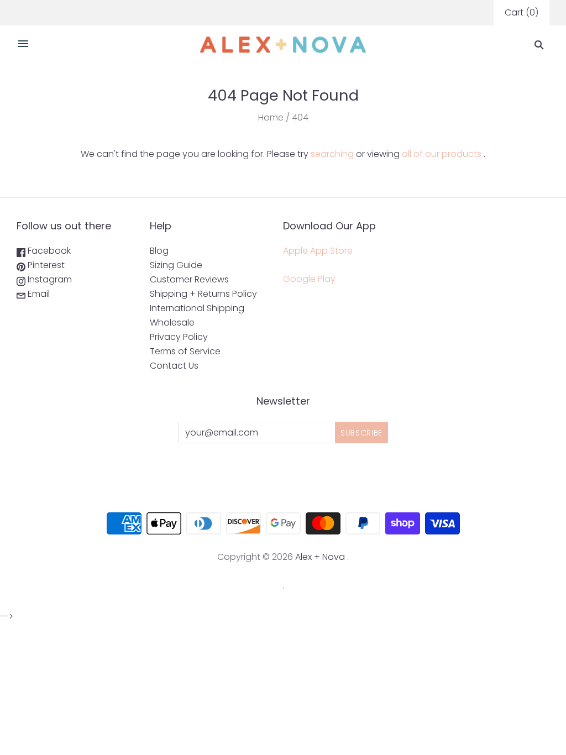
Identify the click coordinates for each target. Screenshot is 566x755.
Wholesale (172, 322)
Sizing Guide (176, 265)
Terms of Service (185, 351)
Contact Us (174, 365)
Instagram (48, 279)
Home (271, 117)
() (521, 12)
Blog (159, 250)
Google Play (309, 278)
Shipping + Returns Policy (203, 293)
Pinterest (45, 265)
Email (37, 293)
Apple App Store (318, 250)
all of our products (441, 154)
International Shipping (197, 308)
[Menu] (23, 45)
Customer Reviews (189, 279)
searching (332, 154)
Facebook (48, 250)
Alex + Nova (320, 556)
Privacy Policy (179, 337)
